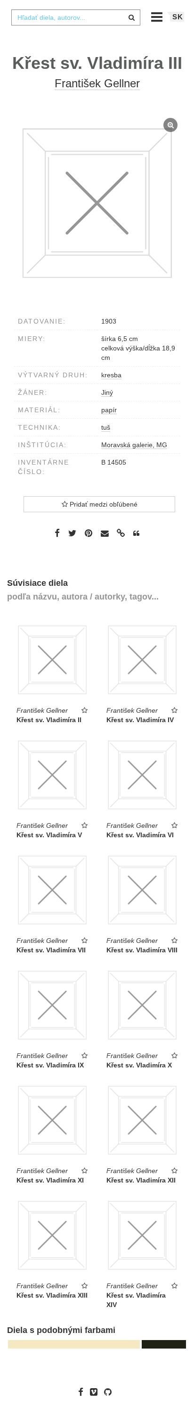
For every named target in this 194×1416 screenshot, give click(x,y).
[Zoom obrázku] (97, 203)
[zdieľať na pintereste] (88, 533)
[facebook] (83, 1392)
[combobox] (75, 17)
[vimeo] (96, 1392)
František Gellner (97, 83)
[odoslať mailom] (104, 533)
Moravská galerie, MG (134, 445)
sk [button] (177, 17)
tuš (105, 427)
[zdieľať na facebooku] (57, 533)
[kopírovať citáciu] (136, 533)
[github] (110, 1392)
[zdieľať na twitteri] (72, 533)
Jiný (107, 392)
